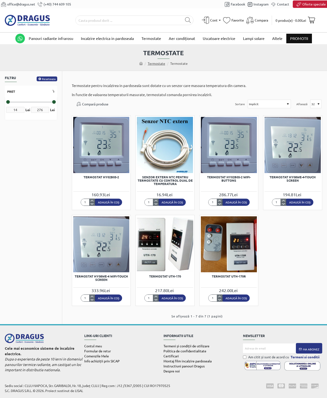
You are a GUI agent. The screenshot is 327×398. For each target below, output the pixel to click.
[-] (92, 204)
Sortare (240, 104)
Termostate (156, 63)
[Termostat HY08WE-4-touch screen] (293, 145)
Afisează (301, 104)
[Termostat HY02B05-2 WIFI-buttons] (229, 145)
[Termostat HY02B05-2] (101, 145)
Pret (11, 91)
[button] (108, 202)
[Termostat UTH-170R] (229, 244)
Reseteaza (49, 79)
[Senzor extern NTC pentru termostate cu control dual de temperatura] (165, 145)
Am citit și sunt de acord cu (284, 357)
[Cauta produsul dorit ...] (187, 20)
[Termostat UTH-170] (165, 244)
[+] (92, 200)
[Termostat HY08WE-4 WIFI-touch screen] (101, 244)
